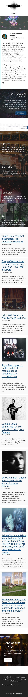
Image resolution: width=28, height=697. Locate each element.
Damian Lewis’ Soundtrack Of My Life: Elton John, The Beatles (13, 428)
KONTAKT (8, 660)
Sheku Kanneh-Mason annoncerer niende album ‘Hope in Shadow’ (14, 481)
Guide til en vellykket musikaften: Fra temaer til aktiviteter (13, 239)
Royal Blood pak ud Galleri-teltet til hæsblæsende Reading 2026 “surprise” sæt (12, 371)
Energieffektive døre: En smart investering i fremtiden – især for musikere (13, 265)
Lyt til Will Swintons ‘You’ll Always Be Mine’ (14, 316)
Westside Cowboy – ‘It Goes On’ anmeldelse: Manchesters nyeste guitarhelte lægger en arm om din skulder (14, 605)
